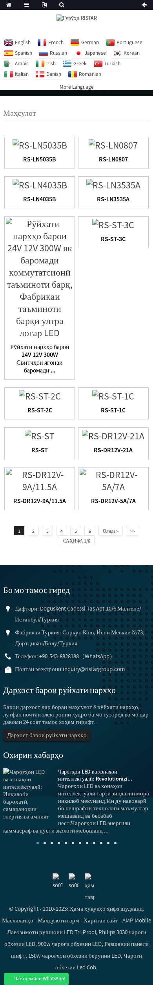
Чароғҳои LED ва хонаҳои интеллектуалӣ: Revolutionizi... (95, 775)
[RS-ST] (40, 435)
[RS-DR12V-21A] (113, 435)
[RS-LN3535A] (113, 184)
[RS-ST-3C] (113, 224)
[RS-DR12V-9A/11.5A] (39, 479)
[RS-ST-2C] (40, 395)
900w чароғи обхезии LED (70, 943)
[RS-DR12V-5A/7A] (113, 479)
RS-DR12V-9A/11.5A (39, 501)
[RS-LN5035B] (40, 144)
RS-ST (39, 450)
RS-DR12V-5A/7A (113, 501)
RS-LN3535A (113, 199)
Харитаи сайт (101, 920)
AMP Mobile (136, 920)
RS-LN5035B (39, 159)
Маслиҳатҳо (17, 920)
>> (132, 531)
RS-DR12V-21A (113, 450)
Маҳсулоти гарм (58, 920)
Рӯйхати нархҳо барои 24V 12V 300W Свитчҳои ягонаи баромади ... (39, 358)
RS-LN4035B (39, 199)
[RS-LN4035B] (40, 184)
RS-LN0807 (113, 159)
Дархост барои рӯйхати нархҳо (47, 735)
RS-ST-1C (113, 410)
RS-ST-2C (39, 410)
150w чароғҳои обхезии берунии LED (74, 955)
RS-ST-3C (113, 239)
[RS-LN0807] (113, 144)
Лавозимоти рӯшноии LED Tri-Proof (51, 932)
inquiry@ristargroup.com (94, 669)
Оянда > (110, 531)
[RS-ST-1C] (113, 395)
